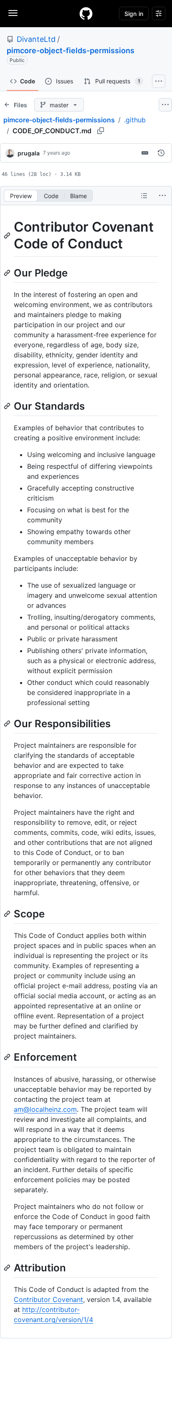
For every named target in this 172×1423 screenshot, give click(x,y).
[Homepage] (86, 13)
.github (135, 120)
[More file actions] (162, 195)
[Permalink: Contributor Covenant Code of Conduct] (8, 235)
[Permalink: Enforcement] (8, 1057)
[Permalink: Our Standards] (8, 406)
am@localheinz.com (45, 1109)
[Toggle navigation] (13, 13)
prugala (29, 153)
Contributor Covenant (48, 1299)
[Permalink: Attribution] (8, 1267)
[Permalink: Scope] (8, 913)
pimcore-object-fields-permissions (70, 50)
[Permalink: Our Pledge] (8, 273)
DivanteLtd (36, 39)
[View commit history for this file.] (161, 153)
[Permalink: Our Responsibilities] (8, 723)
